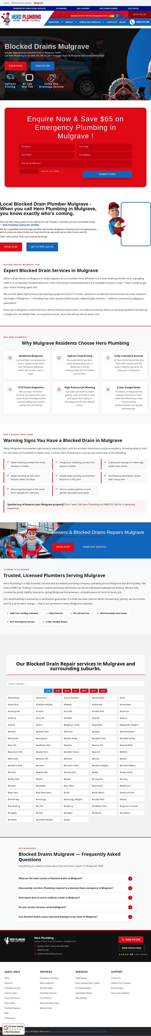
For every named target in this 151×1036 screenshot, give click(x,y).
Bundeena (125, 812)
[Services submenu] (62, 22)
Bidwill (39, 779)
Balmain (12, 731)
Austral (11, 724)
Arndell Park (98, 711)
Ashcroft (40, 718)
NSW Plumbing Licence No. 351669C (21, 224)
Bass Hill (12, 745)
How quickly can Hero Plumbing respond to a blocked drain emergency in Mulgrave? (66, 888)
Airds (122, 697)
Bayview (68, 745)
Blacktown (41, 785)
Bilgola (67, 779)
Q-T (94, 691)
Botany (123, 799)
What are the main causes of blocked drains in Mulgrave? (51, 878)
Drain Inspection (47, 983)
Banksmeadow (127, 731)
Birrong (123, 779)
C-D (57, 691)
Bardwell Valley (127, 738)
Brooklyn (68, 812)
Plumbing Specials (12, 1008)
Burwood (12, 819)
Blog (6, 1013)
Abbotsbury (13, 697)
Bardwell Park (98, 738)
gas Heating (83, 8)
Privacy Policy (117, 988)
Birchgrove (97, 779)
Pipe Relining (81, 998)
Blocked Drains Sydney (21, 3)
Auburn (123, 718)
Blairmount (97, 785)
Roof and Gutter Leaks (49, 1003)
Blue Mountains (43, 792)
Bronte (39, 812)
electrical (133, 8)
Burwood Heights (44, 819)
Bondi (67, 792)
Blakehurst (125, 785)
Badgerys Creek (71, 724)
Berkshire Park (15, 765)
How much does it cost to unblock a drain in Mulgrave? (49, 897)
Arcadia (39, 711)
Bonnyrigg (41, 799)
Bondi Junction (127, 792)
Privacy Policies (57, 1031)
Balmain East (42, 731)
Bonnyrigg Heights (73, 799)
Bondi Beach (98, 792)
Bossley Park (98, 799)
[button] (29, 171)
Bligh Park (13, 792)
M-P (84, 691)
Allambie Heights (44, 704)
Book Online (10, 1003)
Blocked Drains (46, 988)
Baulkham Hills (43, 745)
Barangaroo (41, 738)
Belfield (123, 751)
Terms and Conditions (120, 993)
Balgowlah (97, 724)
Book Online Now (131, 947)
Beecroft (96, 751)
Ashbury (12, 718)
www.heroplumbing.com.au (49, 953)
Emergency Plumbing (49, 978)
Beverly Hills (42, 772)
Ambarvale (97, 704)
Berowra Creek (71, 765)
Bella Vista (13, 758)
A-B (48, 691)
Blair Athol (69, 785)
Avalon (39, 724)
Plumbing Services (13, 988)
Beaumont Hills (15, 751)
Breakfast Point (99, 806)
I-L (75, 691)
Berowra (40, 765)
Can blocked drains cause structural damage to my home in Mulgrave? (58, 917)
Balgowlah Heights (129, 724)
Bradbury (68, 806)
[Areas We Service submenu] (103, 22)
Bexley (95, 772)
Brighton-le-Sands (129, 806)
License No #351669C (97, 1031)
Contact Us (116, 978)
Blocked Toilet (46, 1008)
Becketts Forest (71, 751)
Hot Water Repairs (83, 988)
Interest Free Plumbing (121, 983)
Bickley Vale (13, 779)
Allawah (68, 704)
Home (6, 3)
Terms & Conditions (76, 1031)
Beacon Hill (97, 745)
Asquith (96, 718)
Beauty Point (42, 751)
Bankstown (13, 738)
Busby (67, 819)
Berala (123, 758)
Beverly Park (70, 772)
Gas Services (46, 998)
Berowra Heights (100, 765)
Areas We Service (12, 998)
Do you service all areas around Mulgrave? (43, 907)
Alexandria (13, 704)
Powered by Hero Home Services (29, 8)
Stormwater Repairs (84, 993)
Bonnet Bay (13, 799)
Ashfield (68, 718)
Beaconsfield (126, 745)
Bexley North (126, 772)
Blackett (12, 785)
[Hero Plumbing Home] (15, 940)
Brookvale (96, 812)
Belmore (68, 758)
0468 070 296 (43, 950)
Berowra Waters (128, 765)
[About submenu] (76, 22)
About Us (9, 983)
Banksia (96, 731)
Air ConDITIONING (109, 8)
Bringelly (12, 812)
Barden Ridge (70, 738)
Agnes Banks (98, 697)
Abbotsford (41, 697)
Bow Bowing (14, 806)
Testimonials (10, 1018)
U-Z (103, 691)
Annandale (125, 704)
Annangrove (14, 711)
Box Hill (39, 806)
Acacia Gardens (71, 697)
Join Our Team (11, 993)
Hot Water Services (48, 993)
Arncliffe (68, 711)
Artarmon (124, 711)
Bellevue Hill (42, 758)
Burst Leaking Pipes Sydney (88, 983)
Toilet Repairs (81, 978)
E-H (67, 691)
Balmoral (68, 731)
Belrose (95, 758)
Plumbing (61, 8)
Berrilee (12, 772)
